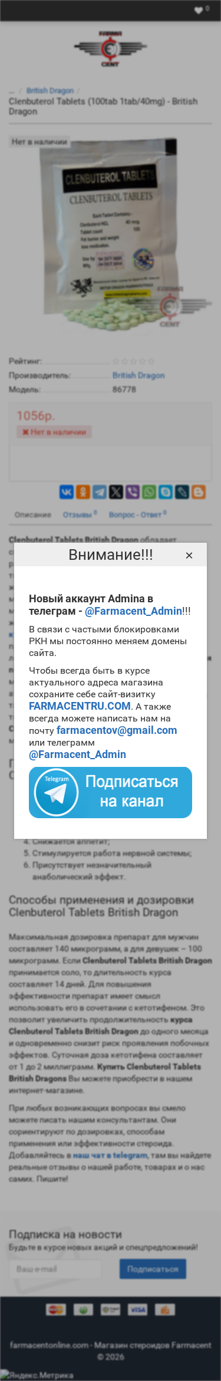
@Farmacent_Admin (133, 611)
